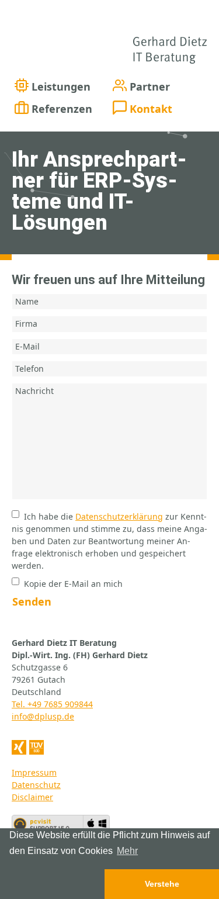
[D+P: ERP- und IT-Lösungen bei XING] (19, 747)
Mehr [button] (127, 851)
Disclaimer (32, 797)
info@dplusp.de (43, 716)
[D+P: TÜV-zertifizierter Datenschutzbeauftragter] (36, 747)
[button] (52, 884)
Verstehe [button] (162, 883)
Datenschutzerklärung (119, 516)
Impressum (34, 772)
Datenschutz (36, 784)
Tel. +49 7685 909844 (52, 704)
